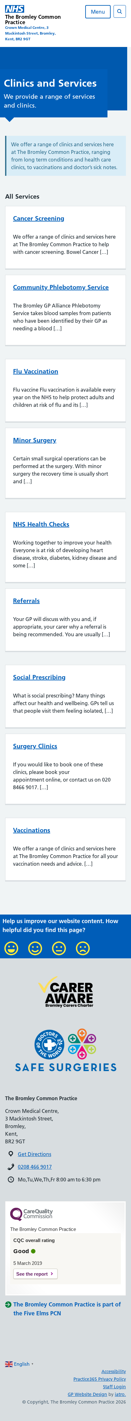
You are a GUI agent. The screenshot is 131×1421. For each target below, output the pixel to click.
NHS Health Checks (41, 524)
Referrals (26, 601)
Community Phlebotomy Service (61, 287)
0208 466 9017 (35, 1167)
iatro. (120, 1394)
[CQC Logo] (31, 1219)
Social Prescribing (39, 677)
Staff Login (114, 1387)
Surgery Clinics (35, 746)
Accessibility (113, 1371)
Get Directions (34, 1154)
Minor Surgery (34, 440)
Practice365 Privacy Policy (99, 1379)
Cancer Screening (38, 218)
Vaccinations (31, 830)
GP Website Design (87, 1394)
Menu (98, 12)
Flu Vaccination (35, 371)
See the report (32, 1274)
